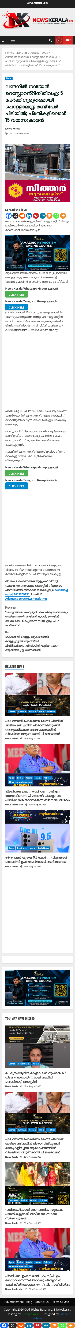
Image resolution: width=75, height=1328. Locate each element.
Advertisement (14, 1302)
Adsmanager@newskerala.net (26, 599)
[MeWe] (43, 216)
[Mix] (49, 216)
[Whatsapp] (56, 216)
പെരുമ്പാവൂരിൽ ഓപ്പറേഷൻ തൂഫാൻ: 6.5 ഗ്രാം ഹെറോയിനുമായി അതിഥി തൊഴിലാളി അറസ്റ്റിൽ (35, 1077)
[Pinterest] (36, 216)
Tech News (43, 848)
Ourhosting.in (30, 1314)
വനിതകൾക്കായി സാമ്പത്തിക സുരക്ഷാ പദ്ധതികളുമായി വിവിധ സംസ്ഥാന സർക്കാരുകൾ (34, 1213)
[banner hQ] (37, 252)
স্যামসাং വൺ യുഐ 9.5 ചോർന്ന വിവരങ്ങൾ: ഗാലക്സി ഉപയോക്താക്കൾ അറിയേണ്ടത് (36, 859)
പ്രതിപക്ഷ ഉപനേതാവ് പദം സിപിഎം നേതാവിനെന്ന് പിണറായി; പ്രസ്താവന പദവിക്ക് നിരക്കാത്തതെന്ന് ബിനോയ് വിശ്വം (37, 795)
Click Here (16, 295)
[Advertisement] (37, 372)
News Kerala (12, 128)
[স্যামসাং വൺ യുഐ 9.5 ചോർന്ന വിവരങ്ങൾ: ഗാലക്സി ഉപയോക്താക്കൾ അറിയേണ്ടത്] (37, 831)
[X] (15, 216)
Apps (11, 777)
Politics (51, 711)
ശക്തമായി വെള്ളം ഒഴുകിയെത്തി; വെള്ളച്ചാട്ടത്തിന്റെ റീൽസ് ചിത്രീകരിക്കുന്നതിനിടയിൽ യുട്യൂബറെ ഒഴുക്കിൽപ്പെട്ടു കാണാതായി (31, 641)
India (20, 777)
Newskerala (63, 1309)
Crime (12, 711)
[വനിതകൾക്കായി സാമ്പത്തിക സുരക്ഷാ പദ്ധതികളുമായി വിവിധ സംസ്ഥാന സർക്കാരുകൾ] (37, 1183)
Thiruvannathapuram (20, 782)
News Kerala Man (14, 804)
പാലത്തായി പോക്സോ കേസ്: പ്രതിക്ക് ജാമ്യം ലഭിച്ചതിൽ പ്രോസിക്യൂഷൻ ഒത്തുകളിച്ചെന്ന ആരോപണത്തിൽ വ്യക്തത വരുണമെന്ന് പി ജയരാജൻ (34, 727)
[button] (4, 40)
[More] (63, 216)
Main (9, 78)
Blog (29, 1302)
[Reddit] (22, 216)
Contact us (42, 1302)
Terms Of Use (60, 1302)
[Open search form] (50, 40)
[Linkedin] (29, 216)
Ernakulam (24, 1063)
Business (22, 848)
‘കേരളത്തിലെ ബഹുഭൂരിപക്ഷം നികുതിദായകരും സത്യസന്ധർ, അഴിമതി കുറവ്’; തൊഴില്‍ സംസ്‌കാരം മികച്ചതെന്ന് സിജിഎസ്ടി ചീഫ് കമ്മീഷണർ (36, 616)
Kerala (32, 711)
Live (68, 40)
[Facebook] (9, 216)
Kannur (22, 711)
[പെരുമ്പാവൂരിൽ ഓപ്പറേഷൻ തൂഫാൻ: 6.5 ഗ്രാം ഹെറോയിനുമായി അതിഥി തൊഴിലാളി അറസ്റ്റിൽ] (37, 1046)
